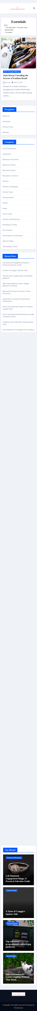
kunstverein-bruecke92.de (12, 601)
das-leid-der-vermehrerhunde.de (14, 598)
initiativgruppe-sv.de (10, 454)
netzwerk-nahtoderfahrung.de (13, 586)
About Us (6, 116)
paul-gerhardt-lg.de (9, 779)
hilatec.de (6, 430)
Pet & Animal (7, 230)
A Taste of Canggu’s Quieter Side (15, 270)
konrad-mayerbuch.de (10, 507)
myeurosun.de (8, 398)
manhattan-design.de (10, 762)
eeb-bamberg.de (9, 712)
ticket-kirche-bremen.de (11, 609)
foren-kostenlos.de (9, 692)
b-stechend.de (8, 368)
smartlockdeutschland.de (12, 542)
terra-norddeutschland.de (12, 701)
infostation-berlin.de (10, 343)
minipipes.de (7, 516)
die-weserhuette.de (10, 674)
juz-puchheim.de (9, 577)
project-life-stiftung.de (10, 829)
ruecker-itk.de (7, 565)
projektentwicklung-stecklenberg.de (15, 481)
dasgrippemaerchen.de (11, 765)
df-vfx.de (6, 698)
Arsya (8, 82)
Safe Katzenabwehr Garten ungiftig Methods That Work (18, 977)
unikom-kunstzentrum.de (11, 449)
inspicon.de (7, 832)
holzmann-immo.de (10, 835)
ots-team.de (7, 475)
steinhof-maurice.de (10, 472)
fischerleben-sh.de (9, 495)
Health (5, 203)
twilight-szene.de (9, 568)
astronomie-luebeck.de (11, 627)
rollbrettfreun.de (8, 636)
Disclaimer (7, 121)
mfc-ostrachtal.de (9, 738)
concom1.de (7, 773)
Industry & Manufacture (11, 219)
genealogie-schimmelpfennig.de (14, 703)
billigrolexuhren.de (9, 571)
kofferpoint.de (7, 677)
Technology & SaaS (10, 246)
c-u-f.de (5, 817)
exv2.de (5, 580)
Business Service (9, 170)
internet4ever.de (8, 709)
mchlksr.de (6, 446)
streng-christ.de (8, 530)
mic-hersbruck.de (9, 533)
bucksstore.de (8, 469)
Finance (6, 181)
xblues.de (6, 797)
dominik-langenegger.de (11, 519)
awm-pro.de (7, 415)
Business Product (9, 165)
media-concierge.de (10, 820)
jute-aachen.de (8, 657)
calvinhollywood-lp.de (10, 665)
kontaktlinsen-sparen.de (11, 671)
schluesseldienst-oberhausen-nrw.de (16, 589)
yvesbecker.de (8, 606)
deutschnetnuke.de (9, 651)
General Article (8, 197)
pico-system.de (8, 603)
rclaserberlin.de (8, 412)
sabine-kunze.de (9, 744)
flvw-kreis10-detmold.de (11, 592)
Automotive (7, 154)
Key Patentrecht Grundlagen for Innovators (18, 330)
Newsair (29, 1005)
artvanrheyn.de (8, 460)
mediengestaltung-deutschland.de (15, 386)
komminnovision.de (10, 443)
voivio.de (6, 633)
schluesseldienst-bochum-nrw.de (15, 510)
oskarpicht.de (7, 346)
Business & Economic (11, 159)
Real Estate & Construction (13, 236)
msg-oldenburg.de (9, 747)
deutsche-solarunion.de (11, 383)
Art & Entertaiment (9, 148)
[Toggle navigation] (2, 8)
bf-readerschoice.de (10, 689)
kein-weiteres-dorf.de (10, 642)
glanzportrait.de (8, 612)
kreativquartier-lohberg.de (12, 756)
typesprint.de (7, 622)
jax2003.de (7, 478)
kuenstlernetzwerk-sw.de (12, 498)
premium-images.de (10, 463)
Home (5, 208)
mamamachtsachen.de (11, 563)
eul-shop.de (7, 753)
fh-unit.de (6, 409)
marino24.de (7, 524)
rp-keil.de (6, 424)
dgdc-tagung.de (8, 548)
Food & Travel (8, 192)
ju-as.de (5, 374)
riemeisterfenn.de (9, 595)
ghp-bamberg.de (9, 501)
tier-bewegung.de (9, 457)
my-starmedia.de (9, 574)
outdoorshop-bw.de (10, 492)
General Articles (12, 923)
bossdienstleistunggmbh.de (13, 395)
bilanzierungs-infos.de (11, 466)
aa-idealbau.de (8, 365)
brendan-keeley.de (9, 354)
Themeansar (18, 1008)
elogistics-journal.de (10, 583)
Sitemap (6, 132)
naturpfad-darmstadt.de (11, 406)
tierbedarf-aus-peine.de (11, 654)
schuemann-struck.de (10, 706)
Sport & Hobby (8, 241)
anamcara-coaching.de (11, 557)
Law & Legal (7, 214)
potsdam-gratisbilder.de (11, 371)
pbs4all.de (6, 513)
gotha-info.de (7, 809)
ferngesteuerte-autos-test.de (13, 545)
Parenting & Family (10, 225)
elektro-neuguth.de (9, 768)
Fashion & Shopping (10, 187)
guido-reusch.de (8, 663)
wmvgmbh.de (7, 771)
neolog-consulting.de (10, 551)
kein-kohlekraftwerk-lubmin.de (13, 639)
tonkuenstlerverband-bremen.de (14, 823)
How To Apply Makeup (12, 72)
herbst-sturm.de (8, 826)
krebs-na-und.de (8, 695)
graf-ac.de (6, 380)
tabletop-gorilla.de (9, 554)
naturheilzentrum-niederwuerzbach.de (16, 660)
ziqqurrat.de (7, 392)
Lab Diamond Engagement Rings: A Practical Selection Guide (18, 878)
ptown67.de (7, 645)
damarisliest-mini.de (10, 504)
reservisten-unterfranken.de (13, 427)
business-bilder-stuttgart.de (12, 794)
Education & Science (10, 176)
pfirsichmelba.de (9, 759)
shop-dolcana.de (9, 776)
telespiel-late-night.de (10, 377)
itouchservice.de (8, 788)
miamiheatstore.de (9, 536)
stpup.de (6, 721)
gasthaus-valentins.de (11, 527)
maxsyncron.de (8, 648)
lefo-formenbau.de (9, 357)
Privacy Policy (8, 127)
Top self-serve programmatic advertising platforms (18, 944)
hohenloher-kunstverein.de (12, 686)
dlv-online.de (7, 522)
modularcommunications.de (13, 484)
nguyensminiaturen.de (11, 741)
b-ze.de (5, 624)
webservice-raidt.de (10, 724)
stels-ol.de (6, 680)
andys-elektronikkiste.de (11, 389)
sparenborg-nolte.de (10, 451)
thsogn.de (6, 782)
